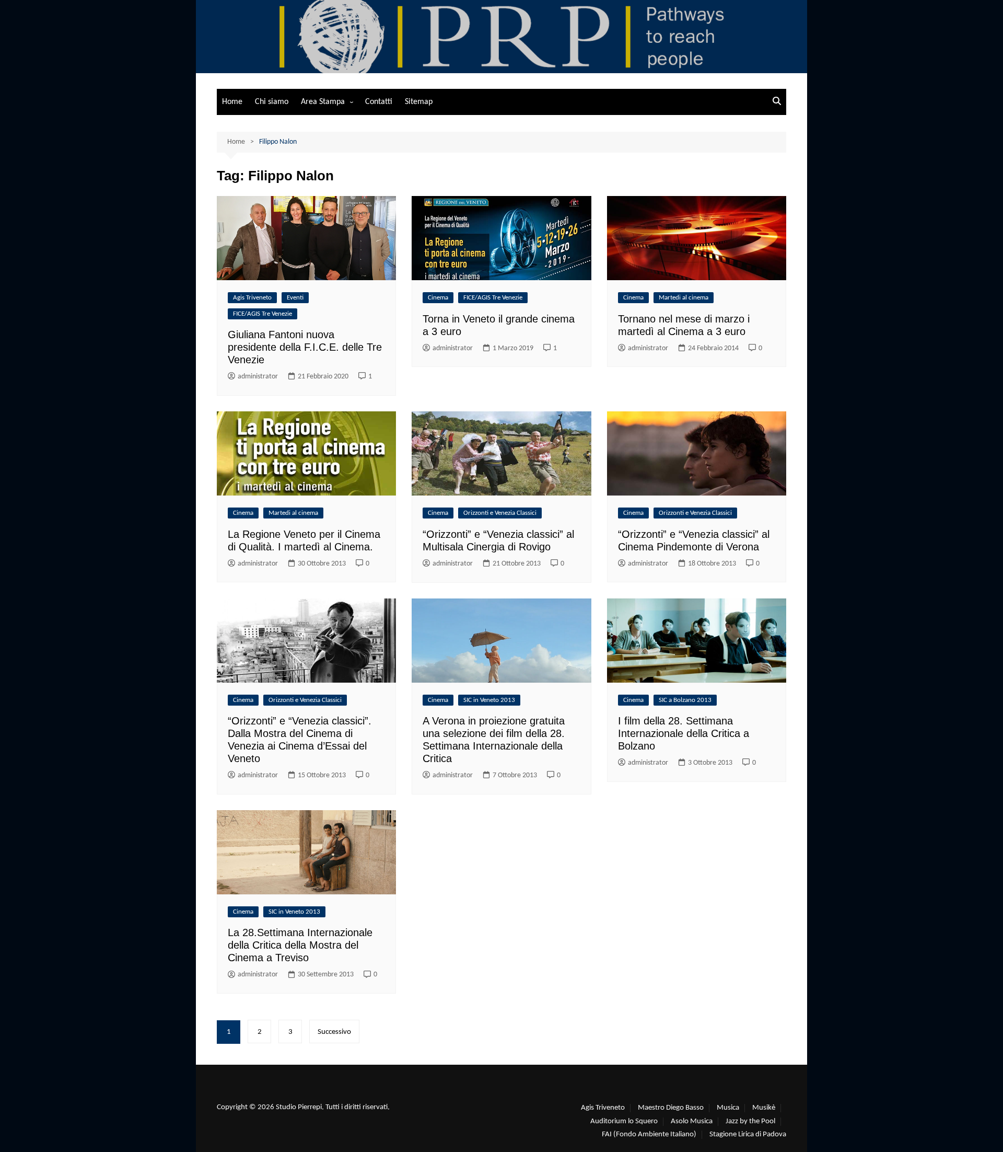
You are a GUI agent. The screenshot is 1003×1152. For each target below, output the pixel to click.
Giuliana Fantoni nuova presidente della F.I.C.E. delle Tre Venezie (305, 347)
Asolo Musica (692, 1121)
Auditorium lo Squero (624, 1121)
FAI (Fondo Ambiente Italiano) (649, 1134)
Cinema (438, 297)
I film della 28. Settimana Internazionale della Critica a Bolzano (683, 733)
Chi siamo (271, 102)
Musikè (763, 1108)
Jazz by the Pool (750, 1121)
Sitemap (419, 102)
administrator (258, 377)
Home (232, 102)
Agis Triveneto (252, 297)
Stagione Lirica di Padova (747, 1134)
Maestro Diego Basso (671, 1108)
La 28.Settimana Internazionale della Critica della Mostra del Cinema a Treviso (300, 945)
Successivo (334, 1032)
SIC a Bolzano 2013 (685, 700)
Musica (728, 1108)
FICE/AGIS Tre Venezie (262, 313)
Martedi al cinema (683, 297)
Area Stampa (323, 102)
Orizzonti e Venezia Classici (500, 513)
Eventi (295, 297)
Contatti (378, 102)
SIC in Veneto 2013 (489, 700)
